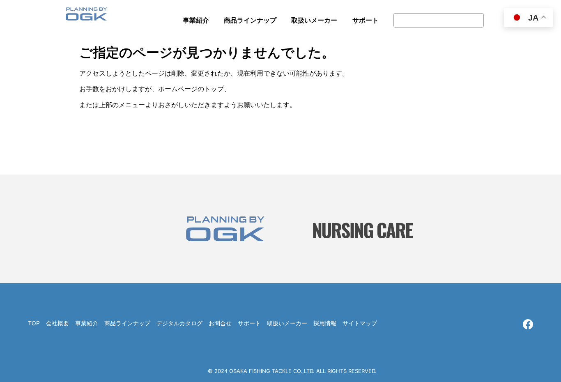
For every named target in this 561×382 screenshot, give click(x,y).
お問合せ (220, 323)
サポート (249, 323)
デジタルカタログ (179, 323)
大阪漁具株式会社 (86, 16)
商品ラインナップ (127, 323)
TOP (34, 323)
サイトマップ (360, 323)
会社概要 (57, 323)
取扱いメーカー (287, 323)
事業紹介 (86, 323)
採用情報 (324, 323)
